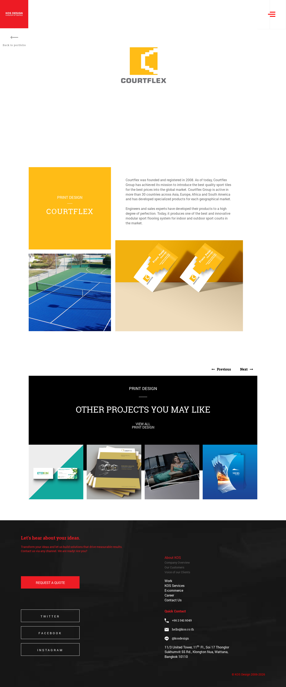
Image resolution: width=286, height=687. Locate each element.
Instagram (50, 650)
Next (244, 369)
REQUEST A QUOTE (50, 582)
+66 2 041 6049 (180, 620)
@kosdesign (179, 638)
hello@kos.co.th (183, 629)
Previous (224, 369)
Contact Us (173, 600)
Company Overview (177, 562)
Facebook (50, 633)
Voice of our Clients (177, 572)
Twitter (50, 616)
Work (168, 581)
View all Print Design (143, 425)
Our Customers (174, 567)
